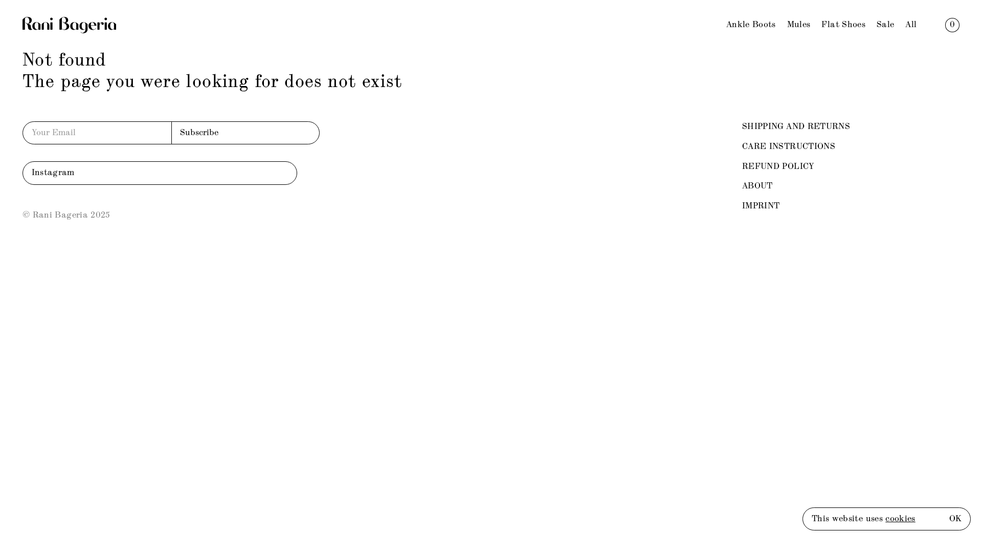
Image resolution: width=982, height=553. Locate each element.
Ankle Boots (751, 24)
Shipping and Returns (796, 126)
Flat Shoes (843, 24)
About (757, 186)
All (911, 24)
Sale (885, 24)
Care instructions (788, 146)
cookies (900, 519)
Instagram (53, 172)
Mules (799, 24)
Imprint (760, 206)
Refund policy (778, 166)
